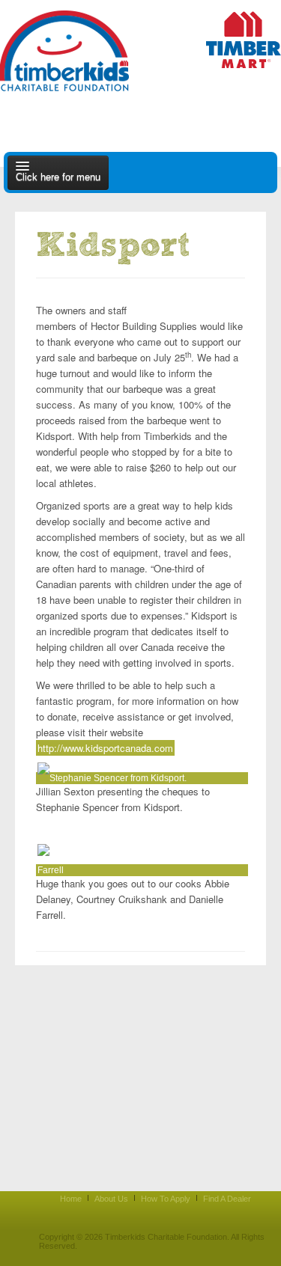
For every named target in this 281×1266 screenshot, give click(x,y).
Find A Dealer (227, 1198)
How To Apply (165, 1198)
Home (71, 1198)
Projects (192, 300)
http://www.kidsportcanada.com (105, 748)
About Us (111, 1198)
